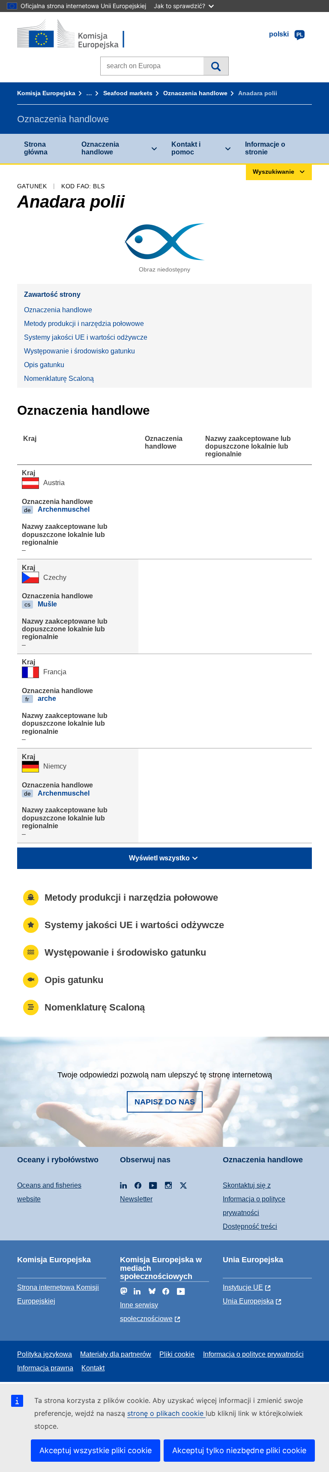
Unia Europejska (248, 1301)
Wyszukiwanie (215, 66)
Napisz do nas (165, 1102)
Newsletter (136, 1199)
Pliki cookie (176, 1354)
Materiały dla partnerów (115, 1354)
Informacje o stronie (265, 148)
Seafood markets (128, 93)
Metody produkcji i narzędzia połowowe (84, 323)
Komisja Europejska (46, 93)
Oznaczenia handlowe (195, 93)
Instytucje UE (243, 1287)
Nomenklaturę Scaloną (59, 378)
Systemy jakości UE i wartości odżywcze (85, 337)
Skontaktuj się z (247, 1185)
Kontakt (93, 1368)
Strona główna (36, 148)
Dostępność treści (250, 1226)
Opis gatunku (44, 364)
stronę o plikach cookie (166, 1413)
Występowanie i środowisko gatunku (79, 351)
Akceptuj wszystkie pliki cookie (95, 1450)
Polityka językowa (44, 1354)
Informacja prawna (45, 1368)
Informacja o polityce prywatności (253, 1354)
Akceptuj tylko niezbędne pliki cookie (239, 1450)
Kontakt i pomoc (185, 148)
